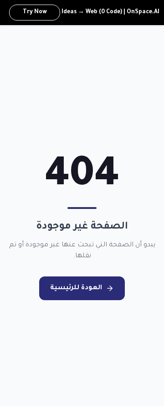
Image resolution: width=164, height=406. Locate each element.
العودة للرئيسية (76, 288)
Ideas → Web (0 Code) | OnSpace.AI (91, 12)
